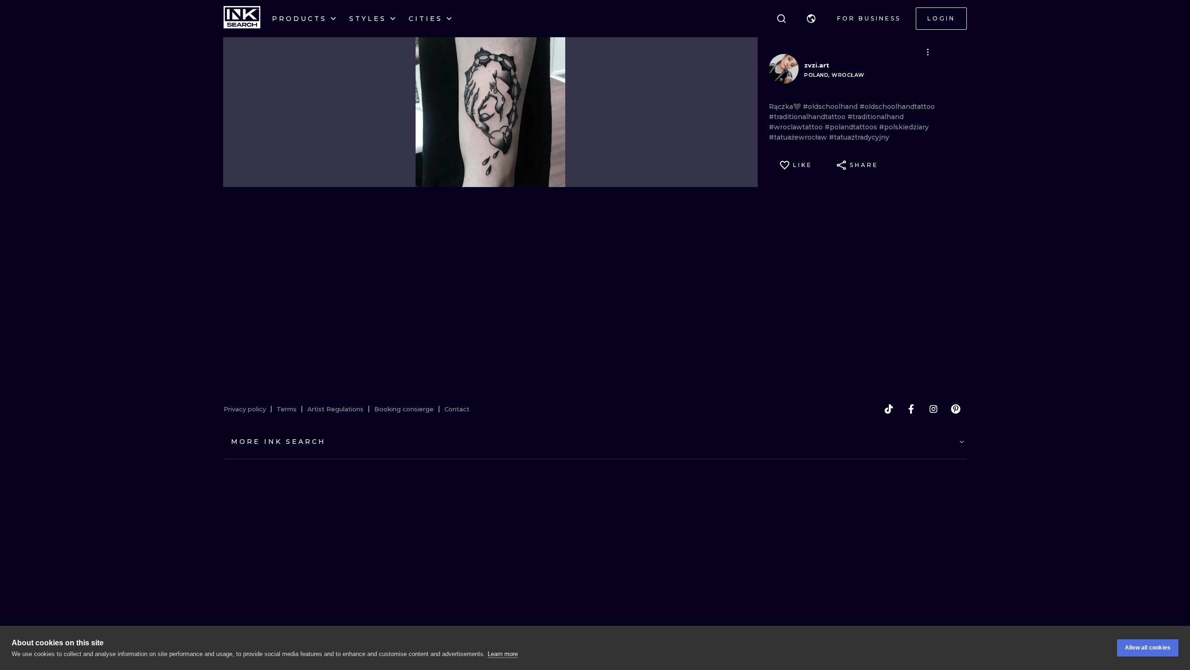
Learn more (503, 653)
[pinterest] (956, 409)
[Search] (781, 18)
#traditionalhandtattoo (808, 117)
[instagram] (933, 409)
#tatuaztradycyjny (859, 137)
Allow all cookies (1147, 647)
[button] (811, 18)
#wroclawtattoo (797, 127)
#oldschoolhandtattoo (897, 106)
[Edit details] (928, 52)
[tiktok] (889, 409)
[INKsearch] (242, 19)
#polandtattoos (852, 127)
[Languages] (811, 18)
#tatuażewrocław (799, 137)
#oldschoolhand (831, 106)
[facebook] (911, 409)
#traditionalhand (875, 117)
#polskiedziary (904, 127)
